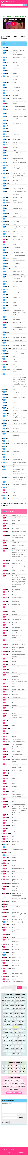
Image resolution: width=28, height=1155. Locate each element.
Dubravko (8, 268)
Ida (6, 702)
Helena (7, 570)
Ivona (6, 633)
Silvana (7, 770)
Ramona (7, 841)
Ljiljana (7, 844)
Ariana (7, 697)
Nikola (7, 173)
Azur (6, 410)
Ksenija (7, 979)
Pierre (7, 364)
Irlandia (18, 1019)
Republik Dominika (7, 1043)
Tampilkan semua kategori (14, 1092)
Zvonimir (7, 202)
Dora (6, 723)
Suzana (7, 901)
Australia (17, 1002)
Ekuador (23, 1011)
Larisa (7, 924)
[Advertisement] (14, 11)
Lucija (7, 601)
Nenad (7, 165)
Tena (6, 517)
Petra (6, 523)
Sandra (7, 531)
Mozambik (11, 1035)
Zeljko (7, 433)
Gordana (7, 781)
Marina (7, 563)
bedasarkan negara (8, 1086)
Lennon (7, 466)
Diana (6, 786)
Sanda (7, 691)
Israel (23, 1019)
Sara (6, 611)
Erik (6, 208)
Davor (7, 47)
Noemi (7, 916)
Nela (6, 720)
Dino (6, 53)
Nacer (7, 425)
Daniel (7, 337)
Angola (17, 1000)
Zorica (7, 952)
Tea (6, 542)
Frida (6, 490)
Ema (6, 661)
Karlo (6, 85)
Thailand (5, 1051)
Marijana (7, 694)
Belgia (4, 1008)
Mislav (7, 284)
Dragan (7, 350)
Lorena (7, 550)
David (6, 109)
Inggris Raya (7, 1019)
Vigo (6, 128)
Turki (14, 1051)
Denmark (17, 1011)
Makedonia (16, 1029)
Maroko (7, 1032)
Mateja (7, 976)
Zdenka (7, 744)
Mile (6, 392)
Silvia (6, 904)
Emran (7, 342)
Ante (6, 226)
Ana (6, 526)
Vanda (7, 789)
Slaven (7, 177)
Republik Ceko (21, 1040)
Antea (7, 716)
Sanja (6, 589)
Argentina (6, 1002)
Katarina (7, 573)
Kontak (20, 1149)
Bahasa (24, 987)
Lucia (6, 839)
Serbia (23, 1043)
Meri (6, 836)
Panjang (8, 987)
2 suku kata (14, 1083)
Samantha (8, 893)
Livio (6, 389)
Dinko (7, 305)
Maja (6, 540)
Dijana (7, 791)
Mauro (7, 317)
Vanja (6, 322)
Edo (6, 191)
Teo (6, 234)
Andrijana (8, 773)
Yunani (19, 1053)
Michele (7, 477)
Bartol (7, 420)
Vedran (7, 82)
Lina (6, 937)
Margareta (8, 883)
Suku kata (14, 987)
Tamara (7, 689)
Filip (6, 90)
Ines (6, 794)
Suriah (21, 1045)
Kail (6, 457)
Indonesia (21, 1016)
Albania (17, 997)
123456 (6, 997)
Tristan (7, 221)
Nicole (7, 949)
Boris (6, 144)
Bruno (7, 183)
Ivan (6, 57)
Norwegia (23, 1035)
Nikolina (7, 535)
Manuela (7, 619)
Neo (6, 454)
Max (6, 319)
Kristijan (7, 218)
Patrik (6, 123)
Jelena (7, 594)
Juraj (6, 325)
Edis (6, 294)
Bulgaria (5, 1011)
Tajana (7, 604)
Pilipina (4, 1040)
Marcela (7, 873)
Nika (6, 739)
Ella (6, 868)
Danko (7, 484)
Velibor (7, 451)
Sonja (6, 731)
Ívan (6, 487)
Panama (9, 1037)
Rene (6, 300)
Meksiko (12, 1032)
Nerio (6, 361)
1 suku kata (7, 1083)
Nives (6, 775)
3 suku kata (21, 1083)
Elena (6, 654)
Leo (6, 244)
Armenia (12, 1002)
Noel (6, 152)
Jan (6, 274)
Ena (6, 820)
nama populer (14, 1089)
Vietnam (15, 1053)
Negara (19, 987)
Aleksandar (8, 168)
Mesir (16, 1032)
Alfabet (3, 987)
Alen (6, 250)
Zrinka (7, 710)
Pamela (7, 807)
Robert (7, 142)
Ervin (6, 394)
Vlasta (7, 886)
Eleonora (7, 981)
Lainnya (14, 990)
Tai (6, 423)
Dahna (7, 930)
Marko (7, 60)
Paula (6, 627)
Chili (10, 1011)
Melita (6, 751)
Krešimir (7, 289)
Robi (6, 462)
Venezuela (9, 1053)
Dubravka (8, 833)
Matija (6, 134)
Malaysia (23, 1029)
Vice (6, 367)
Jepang (8, 1021)
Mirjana (7, 944)
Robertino (8, 348)
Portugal (15, 1040)
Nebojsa (7, 441)
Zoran (7, 120)
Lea (6, 683)
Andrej (7, 286)
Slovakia (7, 1045)
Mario (6, 70)
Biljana (7, 855)
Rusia (19, 1043)
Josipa (7, 863)
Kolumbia (13, 1024)
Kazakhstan (7, 1024)
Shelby (7, 353)
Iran (15, 1019)
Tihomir (7, 247)
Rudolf (7, 180)
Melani (7, 725)
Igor (6, 162)
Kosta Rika (10, 1027)
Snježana (7, 934)
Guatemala (22, 1013)
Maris (6, 922)
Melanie (7, 919)
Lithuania (11, 1029)
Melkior (7, 449)
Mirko (6, 281)
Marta (6, 644)
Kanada (23, 1021)
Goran (7, 185)
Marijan (7, 147)
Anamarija (8, 852)
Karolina (7, 651)
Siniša (7, 126)
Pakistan (4, 1037)
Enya (6, 492)
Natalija (7, 960)
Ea (6, 955)
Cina (13, 1011)
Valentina (7, 592)
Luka (6, 50)
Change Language (9, 1149)
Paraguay (15, 1037)
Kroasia (15, 1027)
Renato (7, 292)
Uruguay (23, 1051)
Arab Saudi (23, 1000)
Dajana (7, 705)
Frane (6, 170)
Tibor (6, 205)
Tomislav (7, 62)
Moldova (21, 1032)
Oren (6, 302)
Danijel (7, 345)
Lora (6, 804)
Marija (7, 672)
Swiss (16, 1048)
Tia (6, 831)
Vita (6, 947)
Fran (6, 239)
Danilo (7, 459)
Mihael (7, 252)
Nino (6, 260)
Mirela (7, 616)
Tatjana (7, 912)
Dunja (7, 736)
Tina (6, 849)
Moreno (7, 413)
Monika (7, 625)
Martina (7, 528)
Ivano (6, 101)
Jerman (13, 1021)
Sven (6, 297)
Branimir (7, 369)
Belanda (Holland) (20, 1005)
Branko (7, 271)
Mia (6, 707)
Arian (6, 327)
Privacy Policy (20, 1152)
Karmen (7, 889)
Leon (6, 359)
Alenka (7, 879)
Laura (6, 749)
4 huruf (11, 1080)
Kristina (7, 622)
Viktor (7, 266)
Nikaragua (17, 1035)
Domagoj (7, 95)
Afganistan (11, 997)
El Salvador (5, 1013)
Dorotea (7, 825)
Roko (6, 93)
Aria (6, 783)
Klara (6, 635)
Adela (6, 973)
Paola (6, 664)
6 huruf (21, 1080)
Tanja (6, 679)
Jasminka (8, 968)
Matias (7, 224)
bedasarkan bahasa (19, 1086)
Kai (6, 446)
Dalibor (7, 197)
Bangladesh (12, 1005)
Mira (6, 823)
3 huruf (7, 1080)
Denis (6, 116)
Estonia (11, 1013)
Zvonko (7, 482)
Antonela (7, 728)
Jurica (7, 332)
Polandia (10, 1040)
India (17, 1016)
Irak (12, 1019)
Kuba (20, 1027)
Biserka (7, 764)
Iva (6, 566)
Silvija (7, 906)
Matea (7, 520)
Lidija (6, 658)
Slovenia (12, 1045)
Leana (7, 871)
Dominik (7, 136)
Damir (7, 65)
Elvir (6, 438)
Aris (6, 469)
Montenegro (5, 1035)
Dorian (7, 443)
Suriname (7, 1048)
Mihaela (7, 647)
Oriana (7, 876)
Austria (22, 1002)
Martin (7, 213)
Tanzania (21, 1048)
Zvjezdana (8, 847)
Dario (6, 106)
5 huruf (16, 1080)
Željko (7, 131)
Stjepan (7, 188)
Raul (6, 402)
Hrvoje (7, 76)
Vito (6, 405)
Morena (7, 669)
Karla (6, 545)
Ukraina (18, 1051)
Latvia (23, 1027)
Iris (6, 713)
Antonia (7, 575)
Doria (6, 778)
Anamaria (8, 957)
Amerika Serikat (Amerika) (8, 1000)
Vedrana (7, 798)
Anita (6, 607)
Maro (6, 400)
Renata (7, 757)
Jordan (18, 1021)
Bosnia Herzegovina (16, 1008)
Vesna (7, 817)
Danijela (7, 741)
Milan (6, 263)
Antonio (7, 139)
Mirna (6, 614)
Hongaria (12, 1016)
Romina (7, 927)
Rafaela (7, 939)
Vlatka (7, 733)
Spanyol (17, 1045)
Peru (25, 1037)
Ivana (6, 515)
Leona (7, 857)
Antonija (7, 860)
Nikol (6, 965)
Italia (5, 1021)
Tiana (6, 865)
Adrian (7, 310)
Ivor (6, 210)
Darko (7, 150)
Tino (6, 276)
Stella (6, 801)
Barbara (7, 560)
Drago (7, 495)
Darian (7, 255)
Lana (6, 548)
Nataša (7, 971)
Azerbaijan (5, 1005)
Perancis (20, 1037)
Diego (7, 408)
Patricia (7, 699)
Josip (6, 158)
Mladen (7, 113)
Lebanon (5, 1029)
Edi (6, 216)
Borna (7, 98)
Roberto (7, 236)
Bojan (7, 334)
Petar (6, 356)
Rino (6, 200)
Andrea (7, 597)
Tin (6, 87)
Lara (6, 630)
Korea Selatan (20, 1024)
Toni (6, 73)
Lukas (7, 428)
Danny (7, 498)
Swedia (12, 1048)
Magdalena (8, 674)
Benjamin (8, 231)
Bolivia (8, 1008)
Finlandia (16, 1013)
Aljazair (22, 997)
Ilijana (6, 828)
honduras (6, 1016)
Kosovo (4, 1027)
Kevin (6, 374)
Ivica (6, 68)
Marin (6, 103)
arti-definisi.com (8, 1152)
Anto (6, 308)
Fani (6, 815)
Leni (6, 242)
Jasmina (7, 963)
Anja (6, 686)
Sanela (7, 909)
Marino (7, 258)
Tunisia (10, 1051)
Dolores (7, 759)
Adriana (7, 640)
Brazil (23, 1008)
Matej (6, 155)
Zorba (7, 340)
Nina (6, 666)
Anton (7, 431)
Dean (6, 397)
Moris (6, 416)
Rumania (15, 1043)
